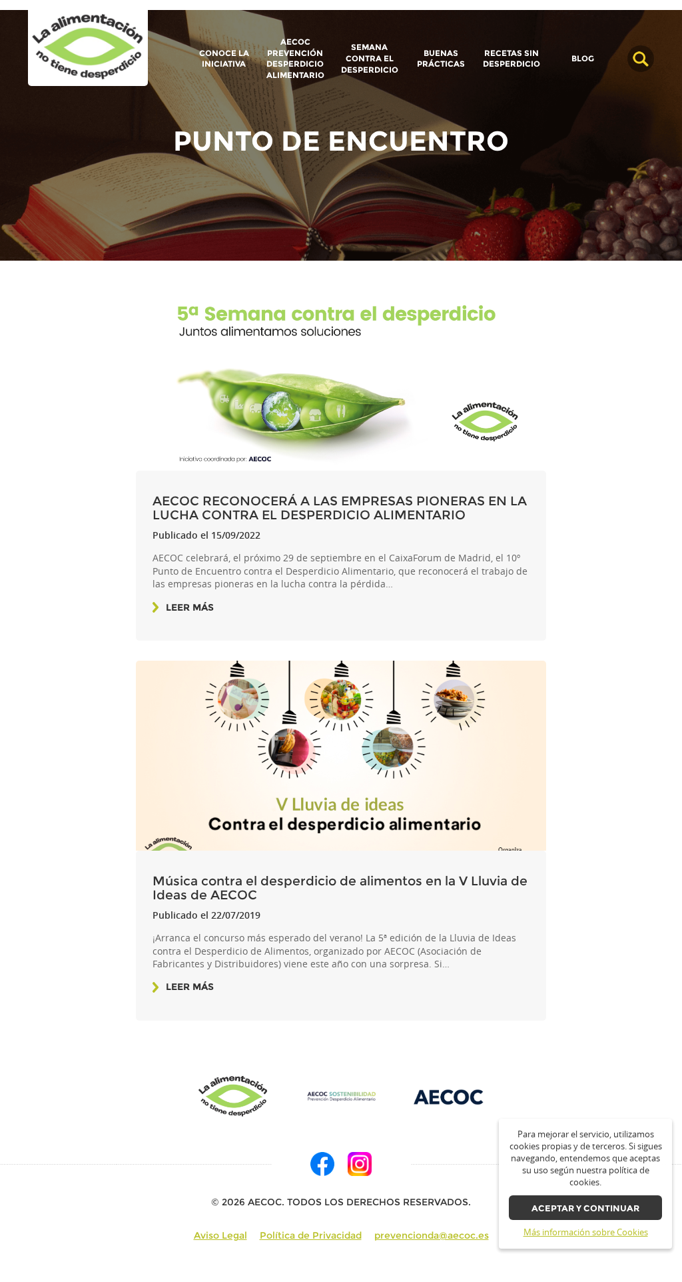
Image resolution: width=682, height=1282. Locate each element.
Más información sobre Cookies (585, 1232)
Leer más (190, 607)
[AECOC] (449, 1096)
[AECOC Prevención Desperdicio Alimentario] (341, 1096)
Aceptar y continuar (585, 1208)
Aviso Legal (220, 1235)
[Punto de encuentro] (88, 47)
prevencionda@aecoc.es (431, 1235)
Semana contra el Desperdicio (369, 58)
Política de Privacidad (311, 1235)
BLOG (582, 59)
